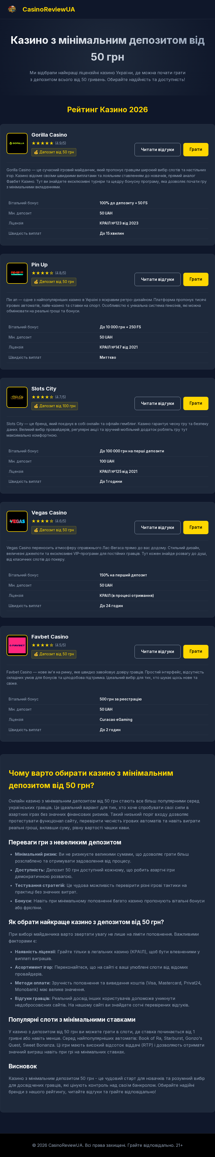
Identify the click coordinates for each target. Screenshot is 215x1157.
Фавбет (13, 181)
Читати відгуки (157, 149)
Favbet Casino (19, 672)
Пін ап (12, 299)
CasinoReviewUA (49, 9)
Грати (196, 149)
